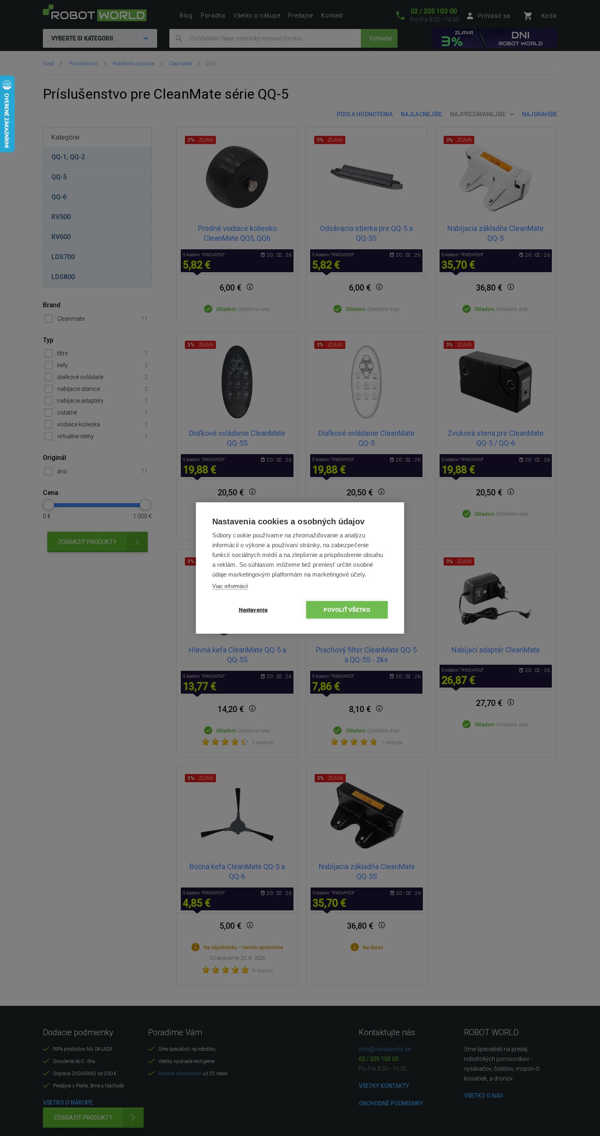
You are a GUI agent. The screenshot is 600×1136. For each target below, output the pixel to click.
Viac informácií (230, 586)
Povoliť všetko (347, 609)
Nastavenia (253, 609)
